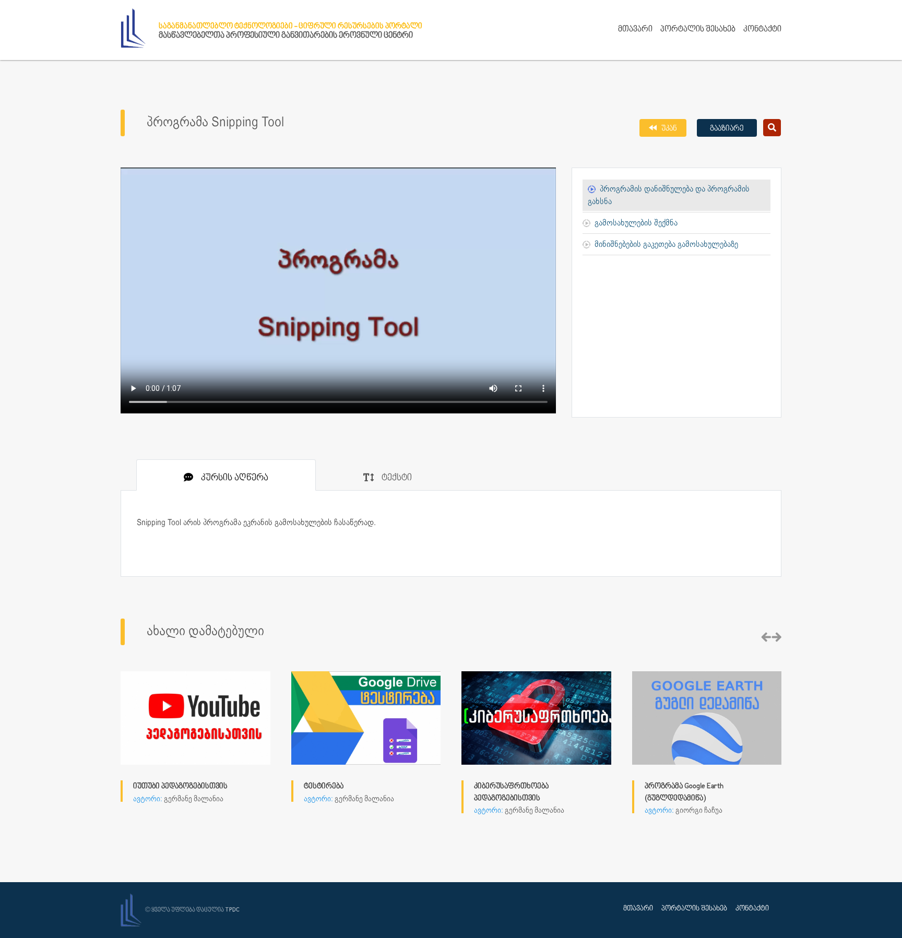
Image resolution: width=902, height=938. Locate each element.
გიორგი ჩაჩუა (698, 810)
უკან (668, 128)
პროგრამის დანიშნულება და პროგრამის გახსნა (669, 195)
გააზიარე (727, 128)
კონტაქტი (762, 29)
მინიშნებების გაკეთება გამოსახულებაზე (666, 244)
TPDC (232, 910)
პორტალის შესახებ (697, 29)
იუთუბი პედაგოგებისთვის (180, 786)
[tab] (226, 475)
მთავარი (635, 29)
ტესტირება (323, 786)
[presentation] (766, 638)
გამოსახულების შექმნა (636, 223)
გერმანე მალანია (193, 799)
